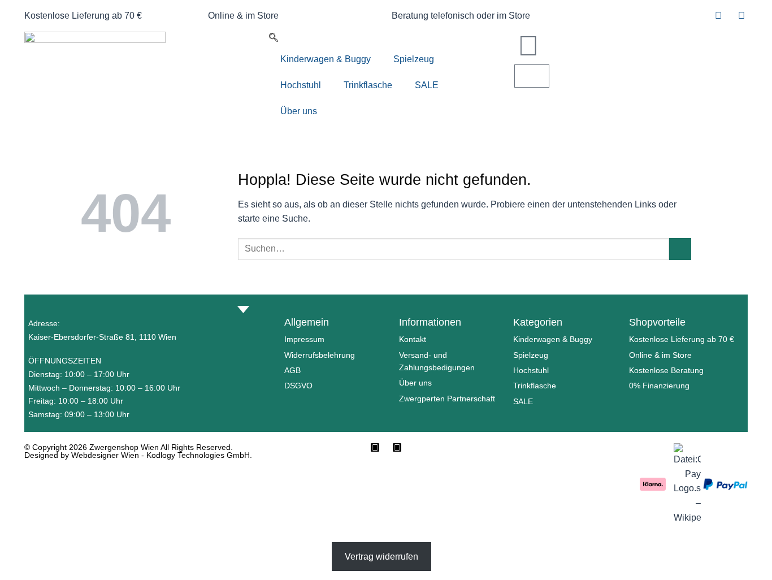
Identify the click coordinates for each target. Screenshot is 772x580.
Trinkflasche (368, 85)
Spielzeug (413, 59)
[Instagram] (397, 447)
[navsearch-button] (273, 39)
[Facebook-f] (375, 447)
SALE (427, 85)
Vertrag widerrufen (381, 556)
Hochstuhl (300, 85)
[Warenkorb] (531, 76)
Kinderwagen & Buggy (325, 59)
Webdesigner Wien (106, 455)
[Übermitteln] (680, 249)
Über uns (298, 111)
